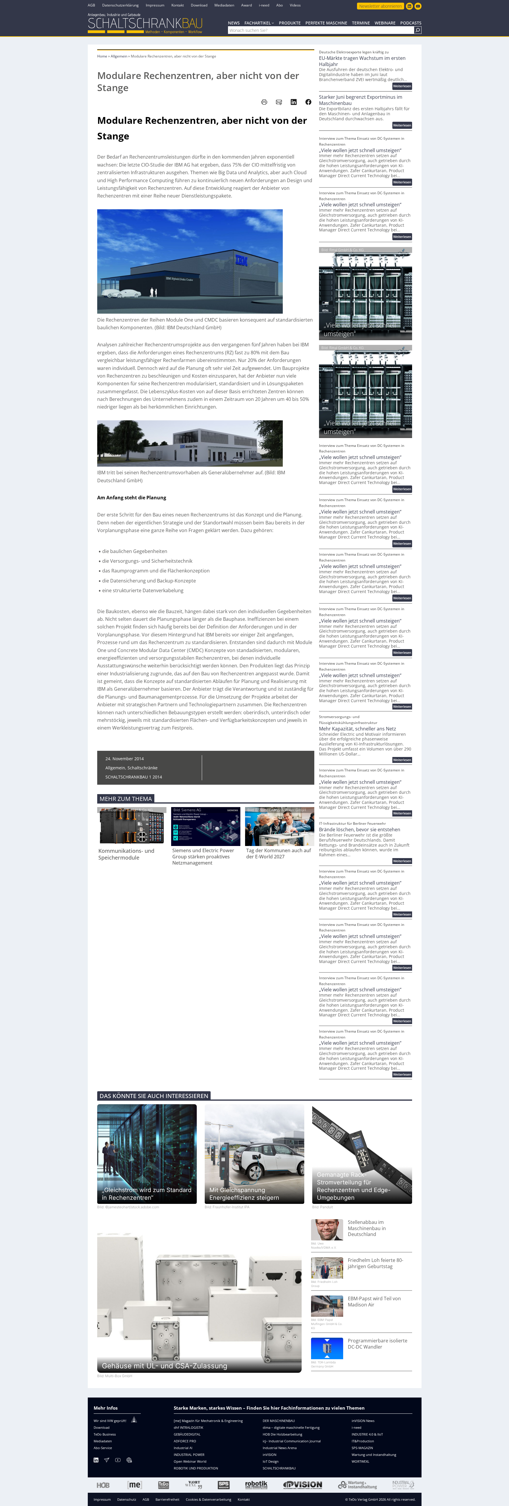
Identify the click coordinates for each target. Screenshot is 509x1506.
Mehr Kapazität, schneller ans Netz (357, 729)
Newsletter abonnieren (380, 6)
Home (102, 56)
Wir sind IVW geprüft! (110, 1420)
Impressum (102, 1499)
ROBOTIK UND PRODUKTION (196, 1468)
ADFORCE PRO (185, 1441)
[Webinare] (129, 1461)
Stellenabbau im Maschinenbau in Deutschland (367, 1228)
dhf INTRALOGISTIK (188, 1427)
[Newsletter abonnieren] (107, 1461)
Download (102, 1427)
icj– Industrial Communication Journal (292, 1441)
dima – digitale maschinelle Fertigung (291, 1427)
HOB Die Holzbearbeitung (282, 1434)
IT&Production (363, 1441)
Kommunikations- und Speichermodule (126, 854)
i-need (356, 1427)
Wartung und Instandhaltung (374, 1454)
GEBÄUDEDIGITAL (187, 1434)
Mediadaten (103, 1441)
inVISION (269, 1454)
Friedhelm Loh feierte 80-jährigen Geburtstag (375, 1263)
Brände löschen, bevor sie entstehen (359, 830)
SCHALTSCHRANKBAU (279, 1468)
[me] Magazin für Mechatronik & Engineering (208, 1420)
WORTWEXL (360, 1461)
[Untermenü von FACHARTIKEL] (273, 23)
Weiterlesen (402, 86)
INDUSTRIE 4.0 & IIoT (367, 1434)
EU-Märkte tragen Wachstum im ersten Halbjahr (362, 61)
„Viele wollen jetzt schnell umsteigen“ (360, 150)
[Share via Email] (279, 102)
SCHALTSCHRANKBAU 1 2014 (133, 777)
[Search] (417, 30)
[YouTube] (118, 1461)
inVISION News (363, 1420)
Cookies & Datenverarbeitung (208, 1499)
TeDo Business (105, 1434)
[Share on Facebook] (308, 102)
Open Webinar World (190, 1461)
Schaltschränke (143, 768)
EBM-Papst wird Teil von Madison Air (374, 1302)
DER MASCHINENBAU (279, 1420)
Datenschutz (126, 1499)
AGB (146, 1499)
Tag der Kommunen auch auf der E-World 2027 (278, 853)
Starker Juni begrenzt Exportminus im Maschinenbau (360, 100)
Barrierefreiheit (167, 1499)
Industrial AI (183, 1448)
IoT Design (271, 1461)
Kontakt (244, 1499)
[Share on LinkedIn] (294, 102)
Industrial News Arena (280, 1448)
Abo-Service (103, 1448)
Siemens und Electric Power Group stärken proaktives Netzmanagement (203, 856)
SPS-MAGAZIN (362, 1448)
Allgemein (119, 56)
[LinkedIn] (96, 1461)
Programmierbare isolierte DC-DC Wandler (377, 1344)
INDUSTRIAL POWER (189, 1454)
